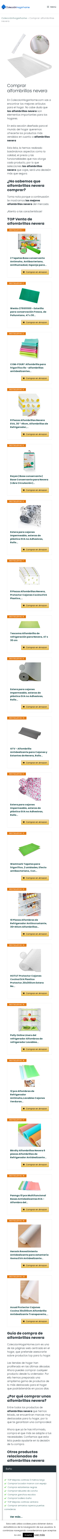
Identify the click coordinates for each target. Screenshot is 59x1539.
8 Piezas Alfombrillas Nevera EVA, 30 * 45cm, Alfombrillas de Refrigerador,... (29, 424)
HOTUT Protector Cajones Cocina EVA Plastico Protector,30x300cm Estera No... (27, 981)
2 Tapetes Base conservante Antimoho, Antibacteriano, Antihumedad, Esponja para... (28, 261)
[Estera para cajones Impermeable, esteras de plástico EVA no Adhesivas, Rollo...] (29, 516)
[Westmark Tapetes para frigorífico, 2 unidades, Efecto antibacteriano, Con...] (29, 848)
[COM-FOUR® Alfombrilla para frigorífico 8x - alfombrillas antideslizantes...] (29, 348)
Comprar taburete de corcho (23, 1490)
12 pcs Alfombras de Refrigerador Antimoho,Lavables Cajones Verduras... (27, 1096)
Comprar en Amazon (36, 272)
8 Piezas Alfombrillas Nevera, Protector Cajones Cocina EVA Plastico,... (28, 595)
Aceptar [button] (28, 1535)
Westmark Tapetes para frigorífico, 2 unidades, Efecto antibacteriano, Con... (28, 867)
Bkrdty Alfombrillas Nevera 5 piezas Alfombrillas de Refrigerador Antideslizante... (28, 1154)
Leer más (39, 1534)
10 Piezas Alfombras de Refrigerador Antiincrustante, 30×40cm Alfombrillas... (28, 923)
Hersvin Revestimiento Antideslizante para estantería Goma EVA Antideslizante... (29, 1255)
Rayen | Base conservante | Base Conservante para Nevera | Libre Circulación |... (29, 479)
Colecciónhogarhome (14, 18)
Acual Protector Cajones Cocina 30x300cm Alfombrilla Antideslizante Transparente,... (29, 1311)
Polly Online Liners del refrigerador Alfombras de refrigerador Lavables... (26, 1039)
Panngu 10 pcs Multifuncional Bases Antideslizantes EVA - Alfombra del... (28, 1199)
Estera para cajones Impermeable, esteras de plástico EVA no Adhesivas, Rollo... (26, 537)
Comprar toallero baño (20, 1498)
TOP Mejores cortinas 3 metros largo (26, 1479)
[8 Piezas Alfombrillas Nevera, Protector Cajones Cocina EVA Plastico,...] (29, 576)
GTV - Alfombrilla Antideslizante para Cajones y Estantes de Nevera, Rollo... (28, 752)
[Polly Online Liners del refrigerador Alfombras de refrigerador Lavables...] (29, 1019)
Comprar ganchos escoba (22, 1494)
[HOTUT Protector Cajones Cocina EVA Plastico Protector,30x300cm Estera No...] (29, 960)
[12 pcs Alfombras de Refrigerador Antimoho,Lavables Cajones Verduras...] (29, 1075)
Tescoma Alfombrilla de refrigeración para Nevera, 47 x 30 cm (29, 637)
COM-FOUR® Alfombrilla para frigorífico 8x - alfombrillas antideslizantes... (28, 368)
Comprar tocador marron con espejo (27, 1483)
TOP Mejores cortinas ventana (23, 1502)
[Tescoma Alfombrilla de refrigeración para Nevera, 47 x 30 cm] (29, 625)
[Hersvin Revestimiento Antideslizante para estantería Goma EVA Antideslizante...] (29, 1236)
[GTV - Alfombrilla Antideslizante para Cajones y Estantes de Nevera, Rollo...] (29, 733)
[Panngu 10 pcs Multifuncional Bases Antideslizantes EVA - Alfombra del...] (29, 1186)
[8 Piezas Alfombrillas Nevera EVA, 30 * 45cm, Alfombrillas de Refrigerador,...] (29, 404)
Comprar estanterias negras (22, 1487)
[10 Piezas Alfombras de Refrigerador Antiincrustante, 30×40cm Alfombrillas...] (29, 904)
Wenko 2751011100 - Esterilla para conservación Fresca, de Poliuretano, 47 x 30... (28, 312)
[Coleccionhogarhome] (15, 7)
